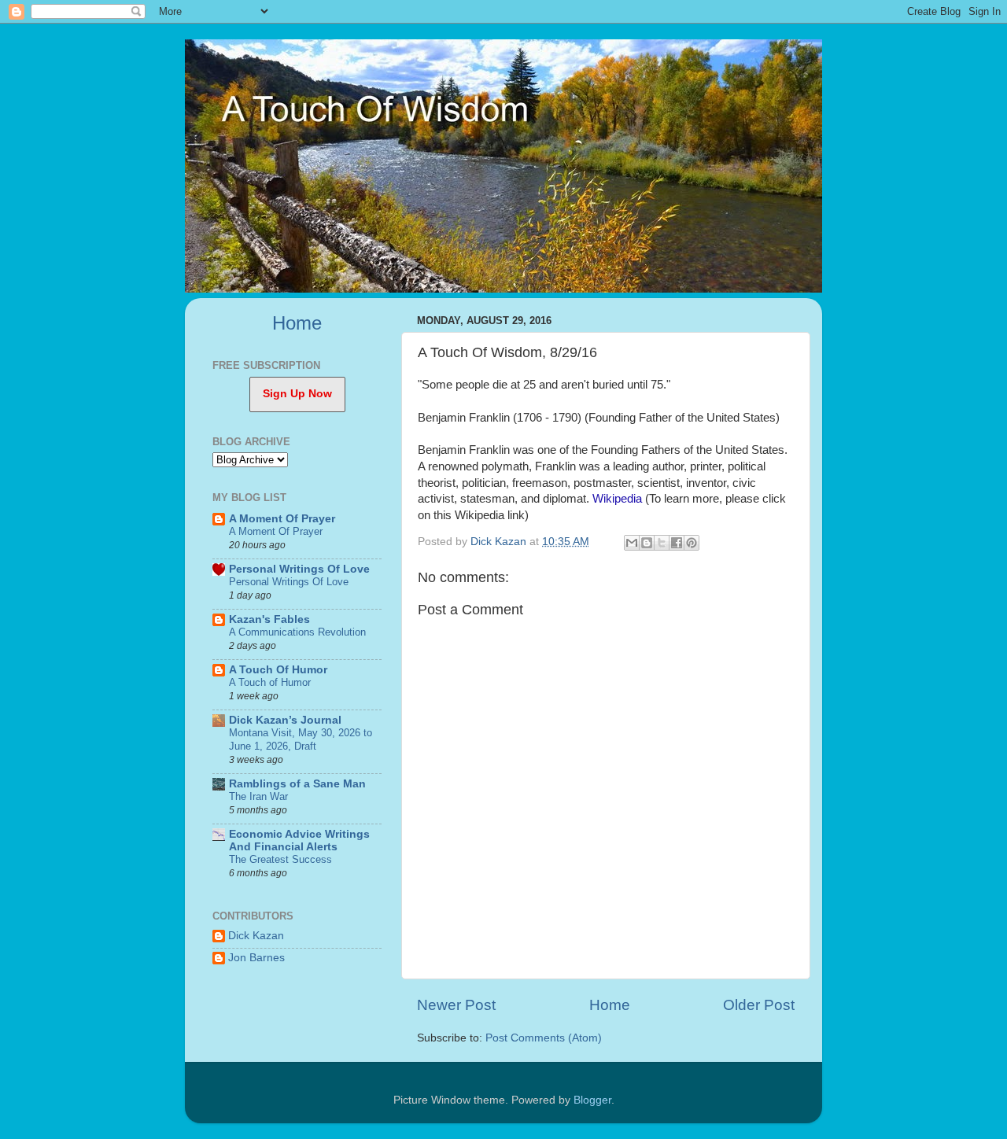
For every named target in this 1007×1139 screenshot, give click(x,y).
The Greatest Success (280, 859)
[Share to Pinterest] (691, 543)
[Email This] (632, 543)
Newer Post (456, 1005)
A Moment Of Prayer (282, 519)
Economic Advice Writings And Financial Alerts (299, 840)
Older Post (759, 1005)
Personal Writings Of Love (299, 569)
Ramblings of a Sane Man (297, 784)
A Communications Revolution (297, 632)
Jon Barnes (256, 958)
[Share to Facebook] (676, 543)
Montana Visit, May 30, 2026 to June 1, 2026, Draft (300, 739)
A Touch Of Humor (278, 670)
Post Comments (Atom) (543, 1038)
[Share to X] (661, 543)
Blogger (592, 1100)
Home (609, 1005)
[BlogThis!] (647, 543)
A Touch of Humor (270, 682)
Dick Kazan (256, 936)
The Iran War (258, 796)
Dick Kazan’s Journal (285, 720)
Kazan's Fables (269, 619)
